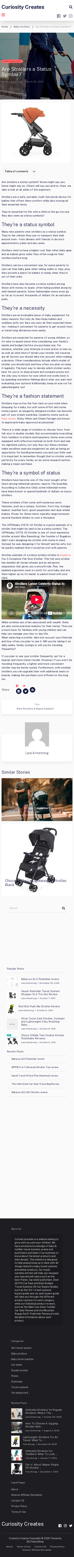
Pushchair (17, 1381)
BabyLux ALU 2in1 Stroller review (29, 1092)
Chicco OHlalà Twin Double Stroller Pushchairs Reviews (42, 1037)
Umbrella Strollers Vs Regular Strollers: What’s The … (43, 1411)
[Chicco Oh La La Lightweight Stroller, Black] (37, 860)
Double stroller (19, 1370)
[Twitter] (70, 1526)
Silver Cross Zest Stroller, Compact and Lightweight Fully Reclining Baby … (43, 1021)
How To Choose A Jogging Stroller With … (41, 1425)
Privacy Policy (19, 1506)
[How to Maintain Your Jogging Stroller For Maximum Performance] (37, 799)
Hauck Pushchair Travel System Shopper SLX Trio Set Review (40, 993)
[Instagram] (65, 1526)
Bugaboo (65, 555)
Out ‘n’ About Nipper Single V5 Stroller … (42, 1466)
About (14, 1489)
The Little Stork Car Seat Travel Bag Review (35, 1084)
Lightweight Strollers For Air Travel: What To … (40, 1439)
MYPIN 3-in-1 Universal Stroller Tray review (35, 1067)
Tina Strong (29, 1444)
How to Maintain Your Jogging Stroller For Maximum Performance (35, 808)
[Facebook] (60, 1526)
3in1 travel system (21, 1348)
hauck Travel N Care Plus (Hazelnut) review (35, 1075)
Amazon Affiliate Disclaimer (26, 1495)
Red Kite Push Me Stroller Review (39, 1006)
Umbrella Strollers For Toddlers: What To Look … (41, 1452)
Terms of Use (18, 1511)
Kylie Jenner (9, 418)
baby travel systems (22, 1359)
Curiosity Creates (23, 7)
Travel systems (19, 1387)
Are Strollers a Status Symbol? (36, 708)
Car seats (16, 1364)
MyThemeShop (35, 1541)
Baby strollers (12, 61)
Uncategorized (19, 1392)
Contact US (17, 1500)
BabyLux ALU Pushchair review (40, 979)
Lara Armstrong (14, 81)
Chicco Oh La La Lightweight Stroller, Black (36, 883)
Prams (14, 1376)
